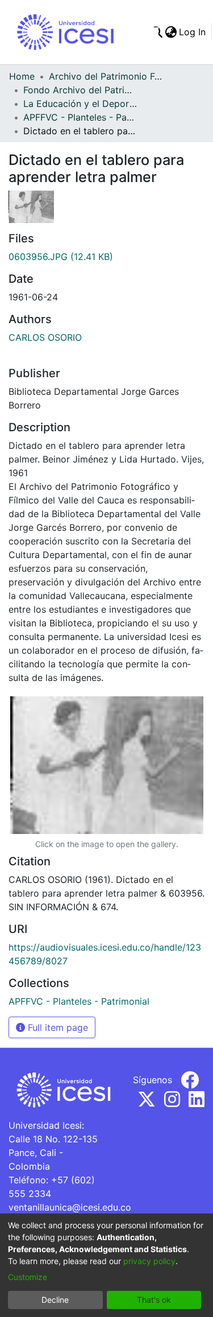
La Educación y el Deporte (80, 103)
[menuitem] (171, 32)
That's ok (154, 1299)
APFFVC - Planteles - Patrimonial (80, 117)
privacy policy (149, 1261)
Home (22, 76)
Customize (27, 1277)
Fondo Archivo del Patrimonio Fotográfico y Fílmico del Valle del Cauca (80, 90)
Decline (55, 1299)
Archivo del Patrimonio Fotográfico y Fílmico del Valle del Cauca (105, 76)
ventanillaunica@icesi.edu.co (70, 1207)
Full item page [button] (56, 1027)
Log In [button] (193, 32)
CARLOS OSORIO (45, 337)
